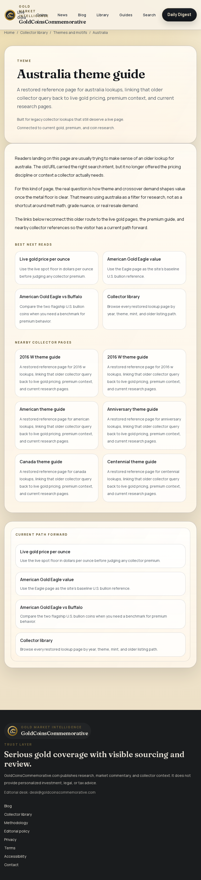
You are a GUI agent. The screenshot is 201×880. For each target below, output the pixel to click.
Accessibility (15, 856)
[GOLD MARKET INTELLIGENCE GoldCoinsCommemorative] (7, 14)
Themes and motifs (70, 32)
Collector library (34, 32)
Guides (125, 14)
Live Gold (21, 15)
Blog (82, 14)
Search (149, 14)
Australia (100, 32)
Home (9, 32)
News (63, 14)
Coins (41, 14)
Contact (11, 864)
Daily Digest (179, 14)
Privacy (10, 839)
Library (103, 14)
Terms (9, 847)
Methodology (16, 822)
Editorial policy (16, 831)
